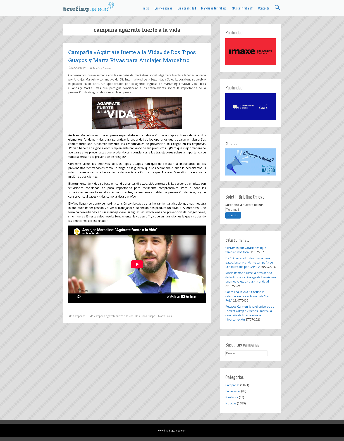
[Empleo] (250, 162)
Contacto (263, 8)
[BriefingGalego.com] (88, 7)
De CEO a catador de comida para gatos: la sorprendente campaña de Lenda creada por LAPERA (249, 262)
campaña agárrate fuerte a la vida (113, 316)
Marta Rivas (165, 316)
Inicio (146, 8)
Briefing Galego (102, 68)
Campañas (79, 316)
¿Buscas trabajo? (242, 8)
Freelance (231, 397)
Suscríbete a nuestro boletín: (244, 205)
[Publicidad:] (250, 64)
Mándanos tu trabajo (213, 8)
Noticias (230, 403)
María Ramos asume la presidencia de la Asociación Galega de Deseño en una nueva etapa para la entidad (250, 277)
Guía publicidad (187, 8)
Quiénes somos (163, 8)
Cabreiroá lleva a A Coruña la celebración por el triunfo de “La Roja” (247, 296)
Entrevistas (232, 391)
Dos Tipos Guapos (146, 316)
